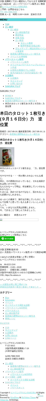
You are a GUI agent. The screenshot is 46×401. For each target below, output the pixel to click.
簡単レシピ (10, 319)
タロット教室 (26, 43)
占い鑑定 (14, 30)
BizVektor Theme (28, 397)
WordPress (14, 397)
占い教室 (19, 40)
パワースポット (12, 310)
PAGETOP (4, 323)
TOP (7, 328)
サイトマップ (16, 81)
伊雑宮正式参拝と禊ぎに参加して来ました (20, 287)
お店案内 (14, 78)
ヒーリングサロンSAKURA (23, 392)
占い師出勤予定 (22, 32)
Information (10, 300)
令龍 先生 (19, 38)
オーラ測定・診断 (13, 377)
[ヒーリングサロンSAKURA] (13, 7)
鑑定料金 (19, 35)
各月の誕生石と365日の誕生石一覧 (26, 73)
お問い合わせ (16, 84)
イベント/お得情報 (18, 57)
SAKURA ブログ (12, 382)
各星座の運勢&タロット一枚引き (25, 54)
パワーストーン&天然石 (16, 308)
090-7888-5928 (10, 12)
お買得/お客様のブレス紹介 (22, 70)
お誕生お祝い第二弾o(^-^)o (13, 284)
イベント (9, 302)
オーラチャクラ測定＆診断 (17, 305)
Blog (7, 298)
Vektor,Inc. (4, 400)
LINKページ (10, 338)
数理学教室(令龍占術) (30, 46)
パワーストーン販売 (19, 62)
